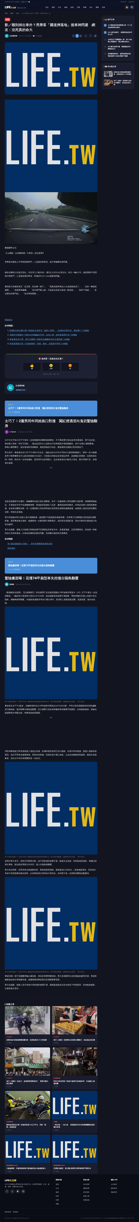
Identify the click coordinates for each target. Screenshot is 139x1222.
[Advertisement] (51, 484)
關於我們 (123, 2)
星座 (103, 7)
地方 (91, 7)
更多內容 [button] (86, 1180)
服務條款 (15, 1212)
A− (73, 36)
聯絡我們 (131, 2)
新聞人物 (86, 1196)
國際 (97, 7)
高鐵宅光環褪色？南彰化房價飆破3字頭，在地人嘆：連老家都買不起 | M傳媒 (43, 335)
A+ (81, 36)
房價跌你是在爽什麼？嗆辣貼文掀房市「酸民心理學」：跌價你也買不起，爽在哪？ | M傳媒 (49, 330)
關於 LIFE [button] (114, 1180)
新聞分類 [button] (59, 1180)
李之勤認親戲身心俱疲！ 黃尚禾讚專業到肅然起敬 (29, 544)
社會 (17, 13)
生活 (59, 7)
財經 (72, 7)
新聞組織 (86, 1200)
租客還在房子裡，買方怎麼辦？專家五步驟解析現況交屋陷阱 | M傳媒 (40, 339)
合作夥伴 (114, 1184)
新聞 (53, 7)
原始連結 (11, 548)
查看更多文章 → (21, 390)
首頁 (46, 7)
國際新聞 (86, 1188)
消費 (78, 7)
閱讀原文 (9, 320)
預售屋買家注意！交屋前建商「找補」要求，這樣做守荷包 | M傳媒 (39, 344)
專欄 (84, 7)
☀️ (127, 7)
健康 (65, 7)
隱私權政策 (8, 1212)
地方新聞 (86, 1184)
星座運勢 (86, 1192)
